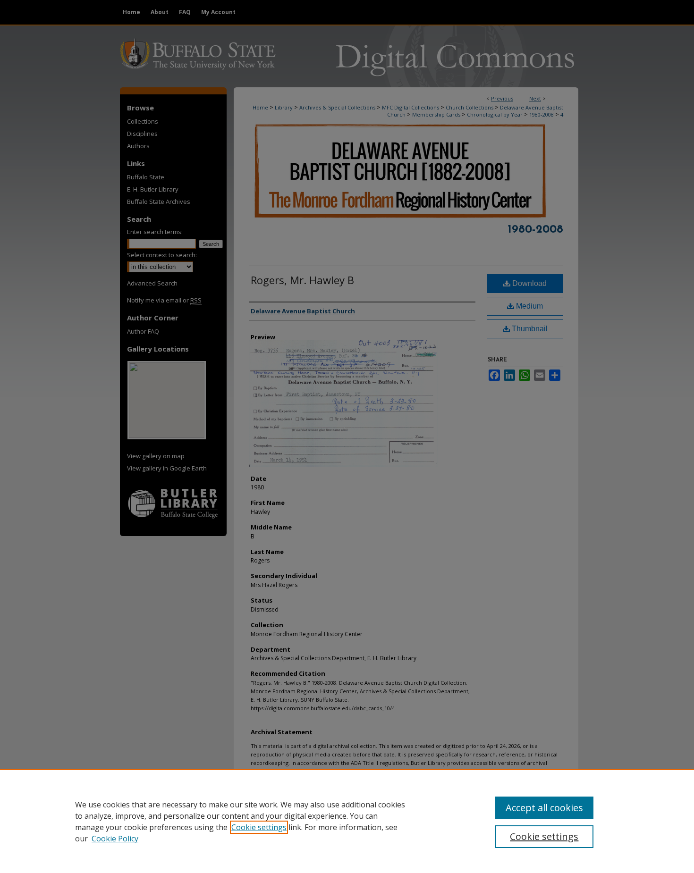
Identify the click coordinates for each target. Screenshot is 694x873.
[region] (347, 821)
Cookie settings (259, 827)
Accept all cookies (544, 807)
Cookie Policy (115, 838)
